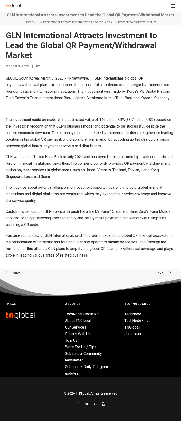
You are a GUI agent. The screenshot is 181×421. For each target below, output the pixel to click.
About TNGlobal (78, 320)
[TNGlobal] (13, 6)
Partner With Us (78, 334)
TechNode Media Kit (82, 314)
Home (29, 22)
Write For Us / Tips (80, 347)
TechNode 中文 (137, 320)
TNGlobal (132, 327)
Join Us (71, 340)
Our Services (75, 327)
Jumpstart (132, 334)
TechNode (132, 314)
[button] (173, 6)
